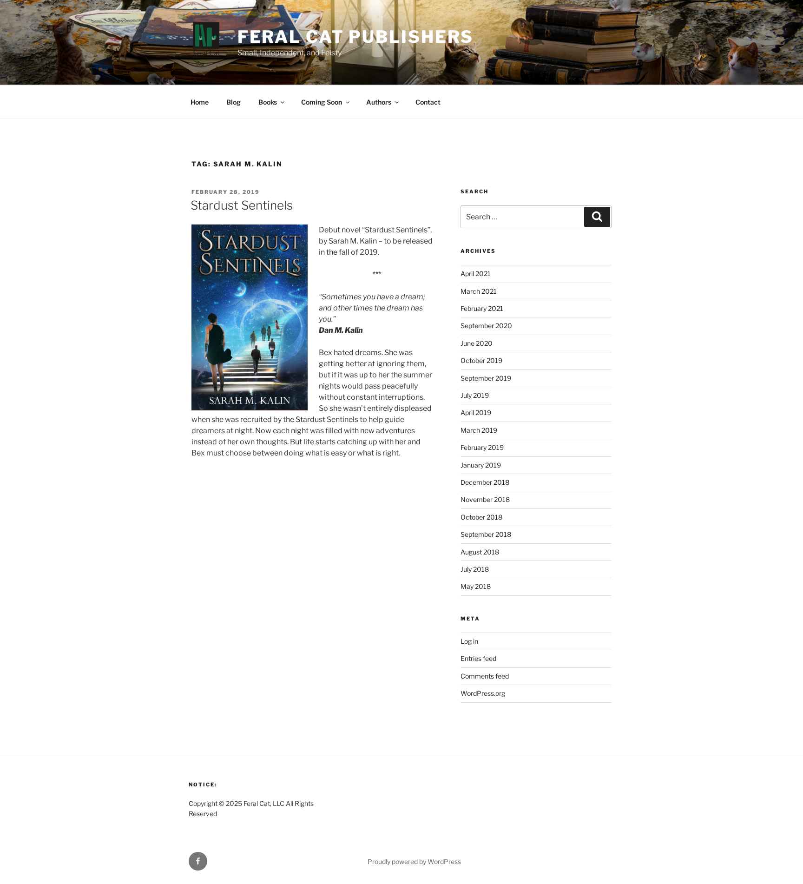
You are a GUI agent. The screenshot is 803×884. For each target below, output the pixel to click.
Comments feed (485, 676)
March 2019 (479, 430)
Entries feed (478, 658)
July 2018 (475, 569)
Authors (378, 102)
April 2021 (476, 273)
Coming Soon (321, 102)
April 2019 (476, 412)
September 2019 (486, 378)
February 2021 (482, 308)
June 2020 (477, 343)
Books (267, 102)
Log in (469, 641)
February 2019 (482, 447)
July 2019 (475, 395)
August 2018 (480, 552)
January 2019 (481, 465)
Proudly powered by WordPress (414, 861)
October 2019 (481, 360)
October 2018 (481, 517)
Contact (428, 102)
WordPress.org (483, 693)
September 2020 (486, 326)
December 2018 (485, 482)
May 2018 (476, 586)
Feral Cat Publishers (355, 36)
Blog (233, 102)
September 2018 (486, 534)
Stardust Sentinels (242, 205)
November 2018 (485, 499)
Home (200, 102)
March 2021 (479, 291)
